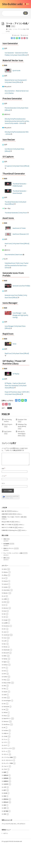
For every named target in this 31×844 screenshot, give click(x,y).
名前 (3, 468)
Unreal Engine (7, 700)
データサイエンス (8, 760)
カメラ (5, 745)
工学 (5, 787)
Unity (10, 29)
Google (5, 620)
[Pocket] (22, 38)
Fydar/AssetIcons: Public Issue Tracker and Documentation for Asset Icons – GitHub (16, 265)
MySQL (5, 659)
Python (5, 676)
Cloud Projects (8, 425)
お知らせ (6, 733)
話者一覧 (7, 511)
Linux (5, 638)
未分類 (5, 793)
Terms (11, 498)
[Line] (17, 38)
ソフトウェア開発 (8, 757)
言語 (5, 808)
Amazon (6, 581)
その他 (5, 736)
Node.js (6, 665)
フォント (6, 766)
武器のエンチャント (10, 548)
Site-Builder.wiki (12, 4)
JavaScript (6, 635)
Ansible (5, 587)
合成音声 (6, 784)
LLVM (5, 641)
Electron (6, 608)
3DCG (5, 569)
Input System (7, 432)
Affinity (5, 575)
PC (4, 668)
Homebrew (6, 626)
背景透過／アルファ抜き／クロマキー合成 (14, 517)
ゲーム (5, 751)
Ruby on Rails (7, 682)
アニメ (5, 739)
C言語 (5, 599)
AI (4, 578)
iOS (5, 629)
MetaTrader (7, 650)
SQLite (5, 691)
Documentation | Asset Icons (14, 254)
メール (4, 476)
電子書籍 (6, 811)
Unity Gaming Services (8, 420)
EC (4, 605)
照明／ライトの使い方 (10, 524)
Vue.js (5, 715)
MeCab (5, 647)
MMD (5, 656)
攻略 (6, 539)
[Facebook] (12, 38)
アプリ (5, 742)
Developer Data (22, 420)
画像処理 (6, 799)
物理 (5, 796)
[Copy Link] (27, 38)
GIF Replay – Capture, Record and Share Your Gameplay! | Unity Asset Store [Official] (15, 385)
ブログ (5, 769)
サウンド (6, 754)
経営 (5, 805)
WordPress (6, 724)
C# (4, 596)
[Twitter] (14, 38)
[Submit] (25, 13)
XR (4, 727)
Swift (5, 694)
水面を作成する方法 (9, 514)
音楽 (5, 814)
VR (4, 709)
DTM (5, 602)
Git (4, 617)
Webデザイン (7, 718)
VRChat (5, 712)
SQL (5, 688)
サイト (3, 483)
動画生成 (6, 775)
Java (5, 632)
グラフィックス (8, 748)
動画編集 (6, 778)
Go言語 (5, 623)
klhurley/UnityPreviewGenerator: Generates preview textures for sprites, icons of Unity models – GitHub (17, 121)
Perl (5, 671)
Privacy (7, 498)
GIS (4, 614)
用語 (6, 558)
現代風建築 (8, 543)
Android (6, 584)
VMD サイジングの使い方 (9, 527)
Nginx (5, 662)
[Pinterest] (24, 38)
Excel (5, 611)
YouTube (6, 730)
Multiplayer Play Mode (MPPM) (22, 426)
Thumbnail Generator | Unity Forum (16, 213)
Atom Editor (7, 590)
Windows (6, 721)
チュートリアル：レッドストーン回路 (15, 553)
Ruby (5, 680)
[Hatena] (19, 38)
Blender (6, 593)
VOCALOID (6, 706)
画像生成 (6, 802)
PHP (5, 673)
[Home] (6, 29)
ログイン (5, 833)
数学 (5, 790)
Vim (5, 703)
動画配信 (6, 781)
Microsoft (6, 653)
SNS (5, 685)
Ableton (6, 572)
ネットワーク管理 (8, 763)
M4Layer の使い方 (8, 521)
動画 (5, 772)
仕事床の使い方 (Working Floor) (11, 530)
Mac (5, 644)
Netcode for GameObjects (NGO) (21, 433)
